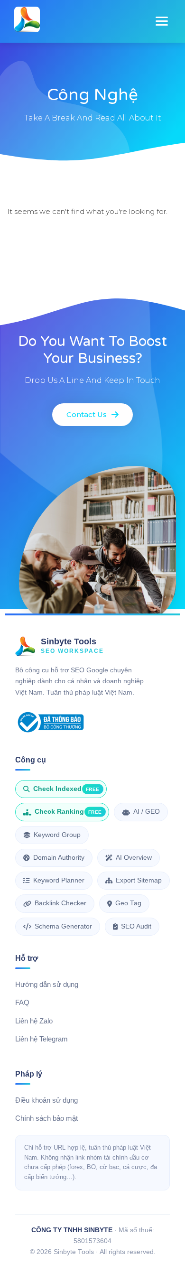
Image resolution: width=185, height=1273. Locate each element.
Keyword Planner (58, 880)
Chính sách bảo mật (46, 1118)
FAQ (22, 1002)
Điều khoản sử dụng (46, 1100)
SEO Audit (136, 926)
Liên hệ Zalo (34, 1021)
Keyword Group (57, 834)
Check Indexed (66, 788)
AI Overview (134, 857)
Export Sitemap (139, 880)
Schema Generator (63, 926)
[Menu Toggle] (162, 21)
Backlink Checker (60, 903)
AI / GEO (146, 811)
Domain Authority (58, 857)
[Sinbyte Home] (27, 21)
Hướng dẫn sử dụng (46, 984)
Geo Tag (128, 903)
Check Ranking (68, 811)
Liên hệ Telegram (41, 1039)
